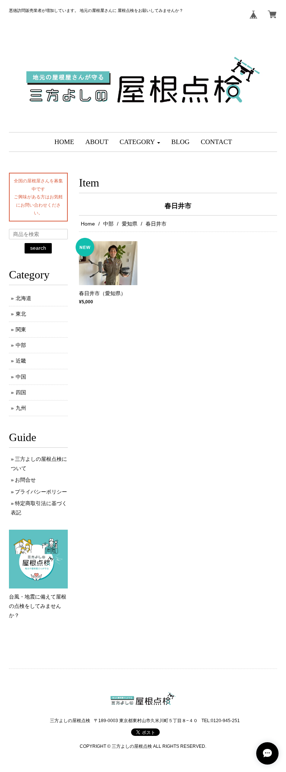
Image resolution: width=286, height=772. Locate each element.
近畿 (21, 361)
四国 (21, 392)
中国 (21, 377)
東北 (21, 314)
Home (88, 224)
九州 (21, 408)
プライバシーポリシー (41, 492)
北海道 (23, 298)
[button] (140, 142)
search (38, 248)
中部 (108, 224)
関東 (21, 329)
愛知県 (129, 224)
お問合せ (25, 480)
